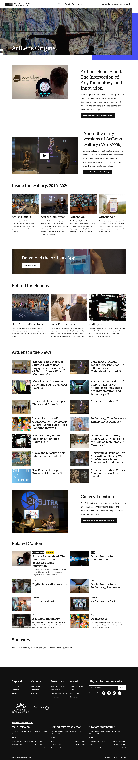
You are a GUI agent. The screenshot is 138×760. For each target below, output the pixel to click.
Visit (60, 4)
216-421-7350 (17, 734)
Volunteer (34, 693)
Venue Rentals (75, 693)
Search (126, 4)
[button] (45, 155)
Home (15, 11)
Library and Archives (58, 686)
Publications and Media (59, 693)
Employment (35, 686)
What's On (69, 4)
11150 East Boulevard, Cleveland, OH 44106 (29, 731)
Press (72, 690)
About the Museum (76, 686)
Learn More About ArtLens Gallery (97, 172)
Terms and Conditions (110, 757)
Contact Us (74, 697)
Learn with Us (55, 690)
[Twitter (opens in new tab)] (119, 693)
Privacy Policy (122, 757)
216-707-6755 (95, 734)
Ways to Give (16, 686)
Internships (35, 690)
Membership (16, 690)
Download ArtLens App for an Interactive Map (98, 520)
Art (79, 4)
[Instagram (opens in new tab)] (109, 693)
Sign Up (122, 687)
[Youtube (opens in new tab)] (114, 693)
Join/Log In (115, 4)
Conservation (55, 697)
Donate (14, 693)
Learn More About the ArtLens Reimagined (97, 115)
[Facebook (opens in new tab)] (103, 693)
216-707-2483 (56, 734)
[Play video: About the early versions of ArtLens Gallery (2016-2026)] (45, 156)
